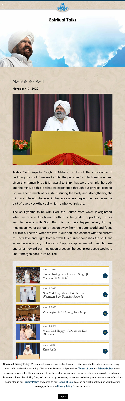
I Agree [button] (63, 396)
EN (3, 5)
